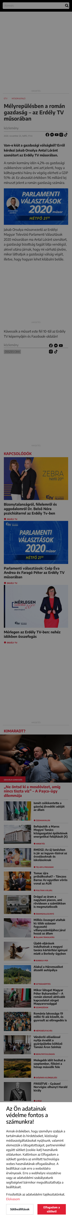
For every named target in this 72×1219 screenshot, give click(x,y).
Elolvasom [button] (13, 1199)
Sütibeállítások (19, 1209)
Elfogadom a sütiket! (51, 1209)
